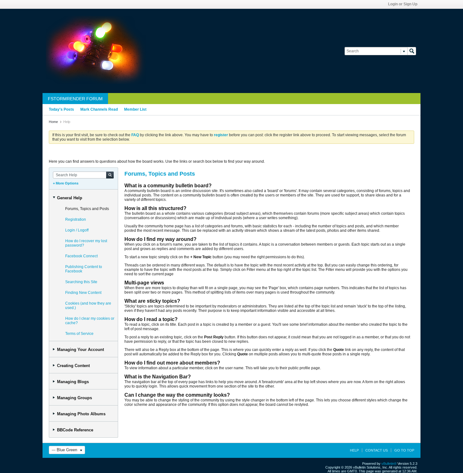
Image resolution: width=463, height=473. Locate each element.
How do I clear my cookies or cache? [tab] (89, 320)
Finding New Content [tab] (83, 292)
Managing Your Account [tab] (80, 349)
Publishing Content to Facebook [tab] (83, 269)
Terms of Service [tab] (79, 333)
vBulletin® (389, 463)
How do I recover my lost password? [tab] (86, 243)
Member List (135, 109)
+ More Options (65, 183)
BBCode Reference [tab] (75, 430)
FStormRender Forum (75, 98)
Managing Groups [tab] (74, 397)
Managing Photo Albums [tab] (81, 414)
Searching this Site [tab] (81, 282)
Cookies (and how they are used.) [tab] (88, 305)
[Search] (411, 51)
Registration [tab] (75, 219)
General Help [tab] (69, 198)
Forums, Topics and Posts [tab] (87, 209)
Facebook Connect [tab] (81, 256)
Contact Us (376, 450)
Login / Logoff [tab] (77, 230)
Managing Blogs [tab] (73, 381)
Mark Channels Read (99, 109)
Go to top (404, 450)
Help (354, 450)
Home (53, 122)
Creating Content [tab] (73, 365)
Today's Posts (61, 109)
